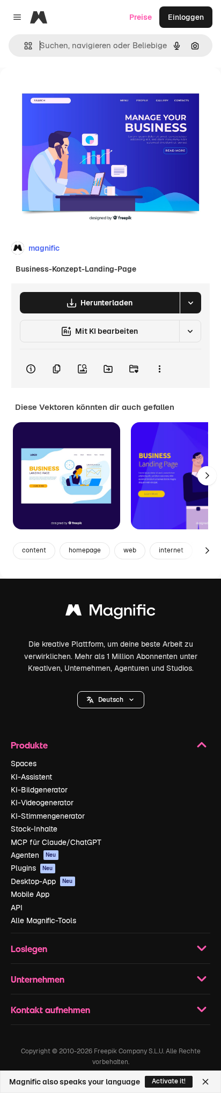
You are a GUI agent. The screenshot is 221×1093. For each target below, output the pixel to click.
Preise (140, 17)
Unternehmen (37, 979)
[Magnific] (110, 612)
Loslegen (29, 948)
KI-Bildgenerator (39, 790)
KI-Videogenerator (42, 802)
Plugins (32, 868)
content (34, 550)
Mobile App (30, 894)
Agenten (33, 855)
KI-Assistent (31, 777)
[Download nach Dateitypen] (190, 302)
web (129, 550)
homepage (85, 550)
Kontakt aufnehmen (50, 1009)
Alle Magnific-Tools (43, 920)
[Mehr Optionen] (159, 368)
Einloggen (186, 17)
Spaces (23, 763)
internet (171, 550)
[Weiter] (207, 475)
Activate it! (169, 1081)
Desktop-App (42, 881)
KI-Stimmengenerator (48, 816)
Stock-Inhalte (34, 829)
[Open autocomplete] (24, 46)
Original (69, 92)
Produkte (29, 745)
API (17, 907)
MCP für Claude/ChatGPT (56, 842)
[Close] (205, 1081)
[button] (110, 699)
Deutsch (110, 699)
